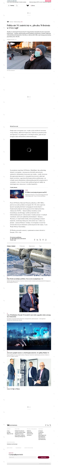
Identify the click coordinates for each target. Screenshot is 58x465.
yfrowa (33, 5)
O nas (8, 430)
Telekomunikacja (17, 21)
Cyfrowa (11, 21)
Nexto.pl (40, 433)
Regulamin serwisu (19, 433)
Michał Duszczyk (14, 126)
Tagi (40, 246)
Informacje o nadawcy (20, 435)
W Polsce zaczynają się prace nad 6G (36, 192)
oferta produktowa (28, 447)
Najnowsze (32, 246)
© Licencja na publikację (15, 237)
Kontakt (8, 432)
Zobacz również (11, 246)
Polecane (22, 246)
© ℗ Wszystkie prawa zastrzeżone (18, 238)
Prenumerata (30, 433)
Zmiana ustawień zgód (20, 432)
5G (21, 21)
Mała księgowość (42, 435)
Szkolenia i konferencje (12, 444)
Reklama (29, 430)
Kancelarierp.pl (41, 436)
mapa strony (9, 447)
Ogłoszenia (29, 432)
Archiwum (29, 435)
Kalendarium (18, 447)
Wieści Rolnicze (41, 438)
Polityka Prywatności (19, 430)
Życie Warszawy (42, 439)
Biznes (26, 190)
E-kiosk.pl (40, 430)
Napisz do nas (10, 433)
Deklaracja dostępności (20, 436)
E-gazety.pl (40, 432)
